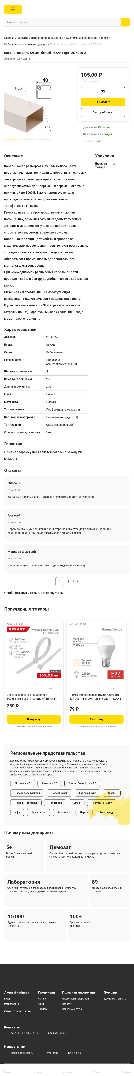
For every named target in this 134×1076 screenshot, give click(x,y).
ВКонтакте (74, 1052)
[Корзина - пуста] (128, 9)
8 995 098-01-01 (57, 1033)
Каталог (43, 998)
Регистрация (12, 1003)
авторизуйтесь (52, 593)
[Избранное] (120, 9)
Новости (67, 1003)
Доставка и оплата (115, 998)
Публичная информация (76, 998)
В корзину (103, 101)
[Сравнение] (112, 9)
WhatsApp (52, 1052)
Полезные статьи (72, 1009)
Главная (9, 37)
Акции (41, 1003)
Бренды (42, 1009)
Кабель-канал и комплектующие (25, 44)
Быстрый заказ (103, 112)
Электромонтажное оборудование (40, 37)
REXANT (51, 345)
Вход (7, 998)
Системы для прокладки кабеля (87, 37)
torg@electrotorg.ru (22, 1052)
